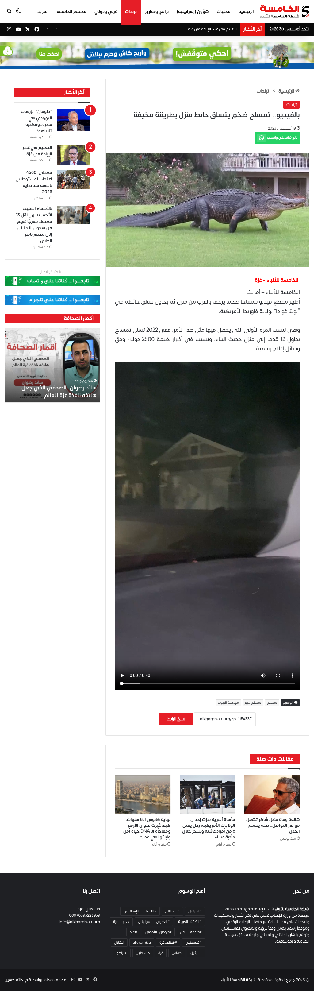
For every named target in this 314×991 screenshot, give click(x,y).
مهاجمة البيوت (228, 703)
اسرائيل (195, 953)
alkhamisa (142, 942)
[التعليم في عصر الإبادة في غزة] (73, 155)
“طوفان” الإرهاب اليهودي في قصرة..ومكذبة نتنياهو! (36, 121)
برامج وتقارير (157, 11)
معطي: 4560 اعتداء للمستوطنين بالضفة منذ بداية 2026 (191, 29)
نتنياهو (122, 953)
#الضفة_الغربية (189, 922)
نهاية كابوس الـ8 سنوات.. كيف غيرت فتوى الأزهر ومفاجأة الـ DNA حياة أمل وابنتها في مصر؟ (146, 828)
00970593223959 (84, 915)
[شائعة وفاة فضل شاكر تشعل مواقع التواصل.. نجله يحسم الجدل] (272, 794)
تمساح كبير (253, 703)
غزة (160, 953)
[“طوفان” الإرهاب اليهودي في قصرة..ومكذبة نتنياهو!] (73, 120)
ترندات (131, 11)
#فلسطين (193, 942)
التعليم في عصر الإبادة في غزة (37, 150)
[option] (52, 365)
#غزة (133, 932)
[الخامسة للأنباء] (284, 11)
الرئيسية (246, 11)
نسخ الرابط (176, 718)
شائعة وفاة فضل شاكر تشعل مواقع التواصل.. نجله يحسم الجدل (273, 825)
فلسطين (143, 953)
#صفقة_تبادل (190, 932)
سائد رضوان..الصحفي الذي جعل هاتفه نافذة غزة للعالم (59, 391)
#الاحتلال (172, 911)
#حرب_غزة (121, 922)
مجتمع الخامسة (71, 11)
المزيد (43, 11)
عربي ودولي (105, 11)
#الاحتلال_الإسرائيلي (140, 911)
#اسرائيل (194, 911)
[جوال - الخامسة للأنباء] (157, 55)
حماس (177, 953)
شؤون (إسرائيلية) (193, 11)
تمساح (272, 703)
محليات (224, 11)
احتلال (119, 942)
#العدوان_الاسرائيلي (154, 922)
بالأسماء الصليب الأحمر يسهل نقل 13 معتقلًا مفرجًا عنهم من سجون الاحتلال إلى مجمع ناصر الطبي (34, 224)
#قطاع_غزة (168, 942)
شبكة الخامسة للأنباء (238, 980)
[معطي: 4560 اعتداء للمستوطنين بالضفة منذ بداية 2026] (73, 179)
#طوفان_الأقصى (158, 932)
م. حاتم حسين (16, 980)
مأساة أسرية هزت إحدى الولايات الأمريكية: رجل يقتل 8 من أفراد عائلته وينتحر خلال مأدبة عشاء (208, 828)
